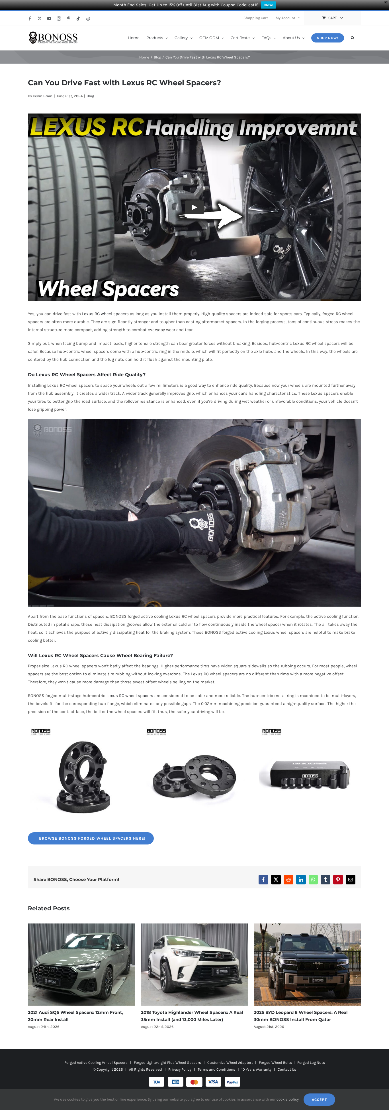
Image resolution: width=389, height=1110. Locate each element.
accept (319, 1099)
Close (268, 5)
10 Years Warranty (256, 1069)
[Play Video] (194, 207)
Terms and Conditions (216, 1069)
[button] (352, 37)
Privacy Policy (179, 1069)
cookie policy (288, 1099)
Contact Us (287, 1069)
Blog (90, 96)
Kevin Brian (42, 96)
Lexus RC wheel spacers (105, 313)
